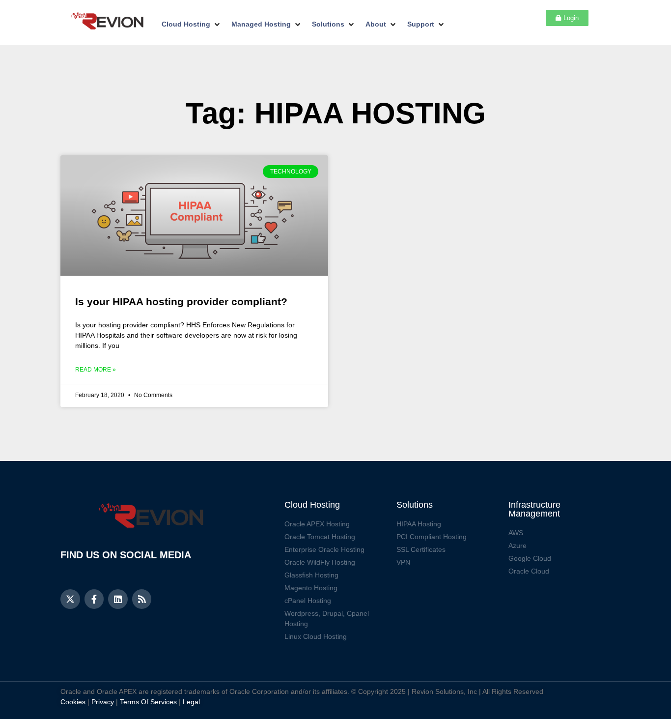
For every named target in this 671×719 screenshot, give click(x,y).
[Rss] (142, 599)
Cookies (72, 702)
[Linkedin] (118, 599)
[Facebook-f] (94, 599)
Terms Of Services (148, 702)
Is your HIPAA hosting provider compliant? (181, 301)
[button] (191, 24)
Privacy (102, 702)
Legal (191, 702)
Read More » (95, 369)
